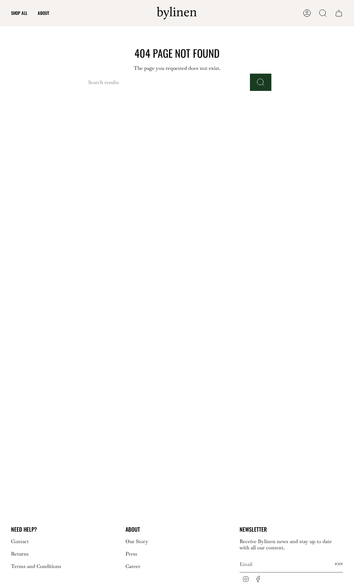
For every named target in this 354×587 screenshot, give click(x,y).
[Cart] (339, 13)
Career (132, 566)
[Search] (260, 82)
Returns (20, 554)
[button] (19, 13)
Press (131, 554)
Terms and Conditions (36, 566)
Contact (20, 541)
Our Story (136, 541)
